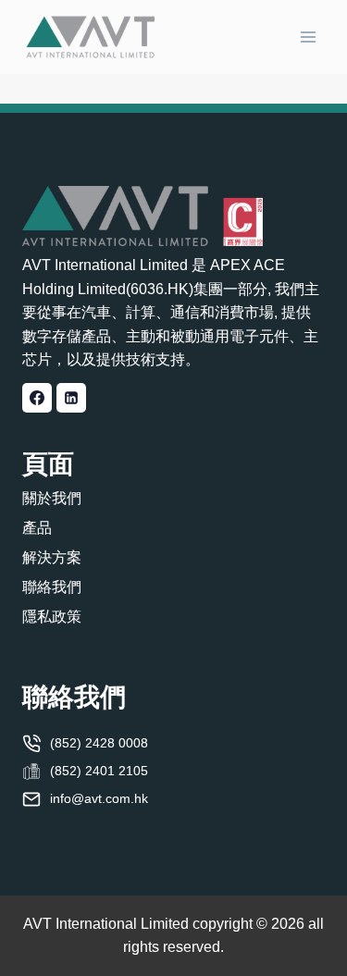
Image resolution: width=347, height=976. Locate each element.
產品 (37, 528)
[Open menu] (308, 36)
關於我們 (51, 498)
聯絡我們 (51, 587)
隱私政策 (51, 616)
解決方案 (51, 557)
